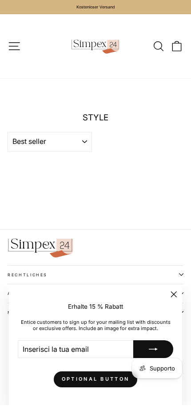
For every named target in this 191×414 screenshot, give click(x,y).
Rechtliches (28, 274)
